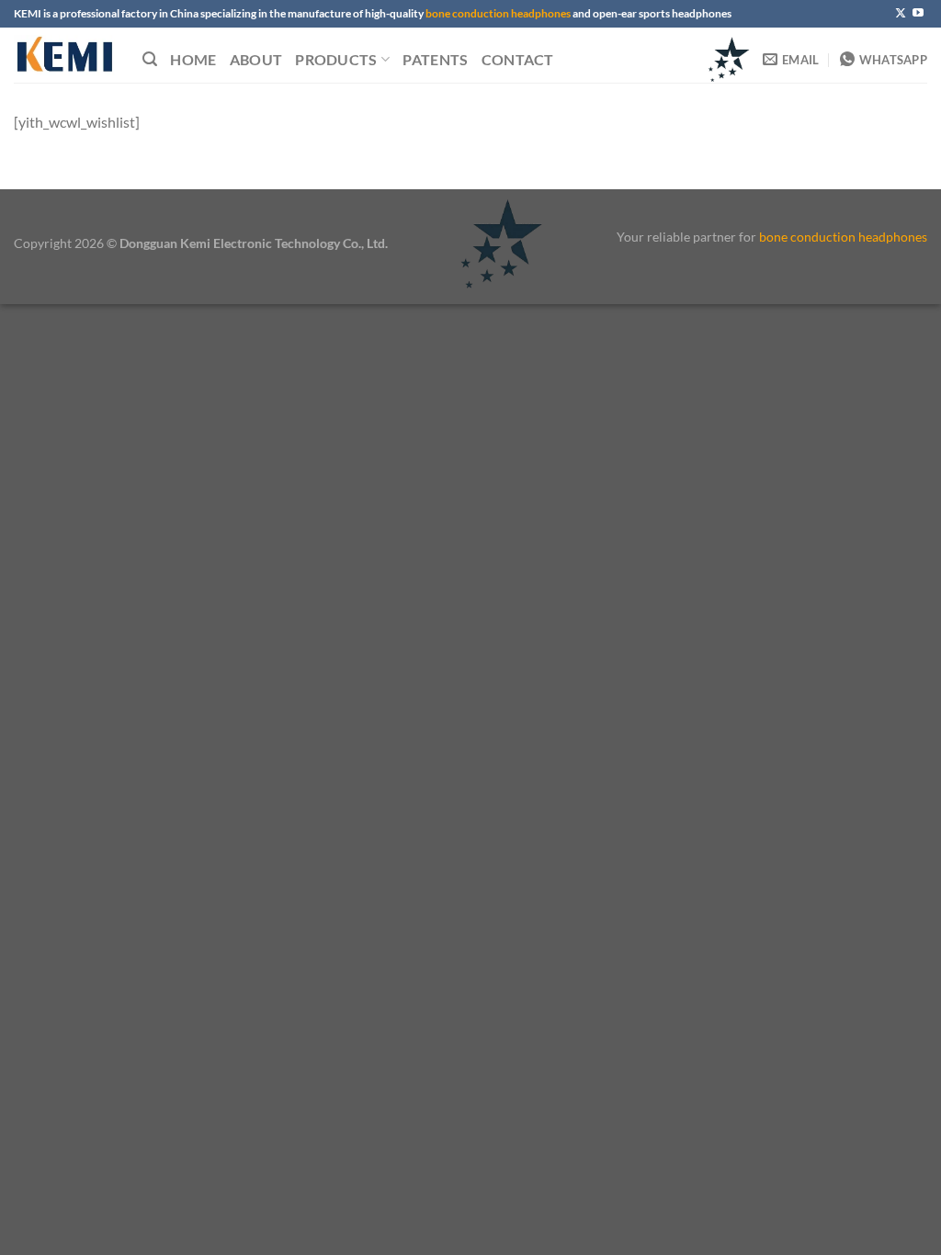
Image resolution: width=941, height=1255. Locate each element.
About (256, 59)
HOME (193, 59)
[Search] (149, 59)
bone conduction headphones (498, 13)
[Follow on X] (900, 13)
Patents (435, 59)
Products (336, 59)
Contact (518, 59)
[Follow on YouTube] (918, 13)
